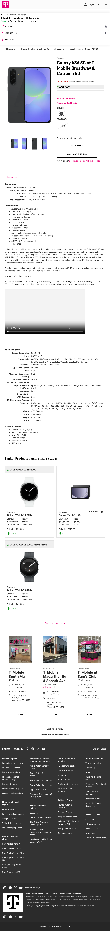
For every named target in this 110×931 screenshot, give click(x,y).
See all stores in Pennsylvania (55, 734)
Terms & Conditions (66, 98)
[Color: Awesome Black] (61, 113)
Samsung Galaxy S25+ (73, 281)
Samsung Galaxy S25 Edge (24, 284)
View (20, 714)
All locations (10, 49)
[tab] (12, 177)
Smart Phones (74, 49)
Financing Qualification (67, 103)
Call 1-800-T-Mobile (77, 154)
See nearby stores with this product (84, 161)
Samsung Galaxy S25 (52, 281)
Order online (77, 145)
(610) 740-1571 (53, 698)
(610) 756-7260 (19, 691)
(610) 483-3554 (88, 691)
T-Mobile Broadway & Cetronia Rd (34, 49)
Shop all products (55, 623)
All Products (59, 49)
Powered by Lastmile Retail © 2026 (55, 926)
